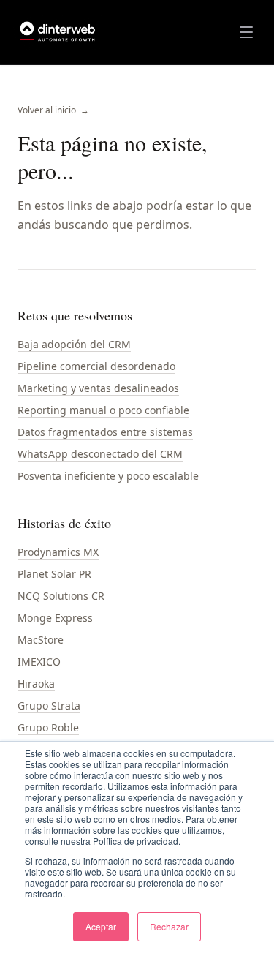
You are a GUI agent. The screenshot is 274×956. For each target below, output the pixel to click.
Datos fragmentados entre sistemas (105, 432)
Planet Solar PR (54, 574)
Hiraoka (36, 683)
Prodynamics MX (58, 552)
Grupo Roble (48, 727)
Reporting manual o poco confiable (103, 410)
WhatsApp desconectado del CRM (100, 454)
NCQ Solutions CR (61, 596)
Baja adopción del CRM (74, 344)
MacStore (41, 640)
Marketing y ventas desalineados (98, 388)
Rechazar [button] (169, 926)
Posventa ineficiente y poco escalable (108, 476)
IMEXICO (39, 662)
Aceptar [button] (100, 926)
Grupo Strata (49, 705)
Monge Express (55, 618)
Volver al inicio (53, 110)
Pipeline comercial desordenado (96, 366)
